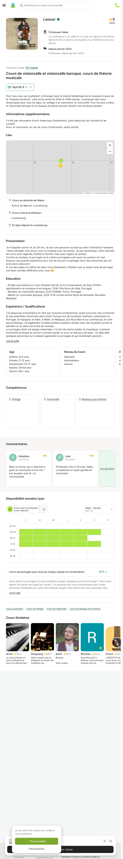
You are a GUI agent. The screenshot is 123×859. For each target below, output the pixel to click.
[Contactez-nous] (117, 5)
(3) (21, 654)
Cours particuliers (14, 608)
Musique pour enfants (94, 399)
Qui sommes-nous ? (45, 857)
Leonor (49, 19)
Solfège (16, 399)
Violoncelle (53, 399)
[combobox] (55, 5)
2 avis (112, 22)
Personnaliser (37, 848)
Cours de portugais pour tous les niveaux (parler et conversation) (46, 571)
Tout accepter (37, 841)
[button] (111, 841)
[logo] (13, 5)
